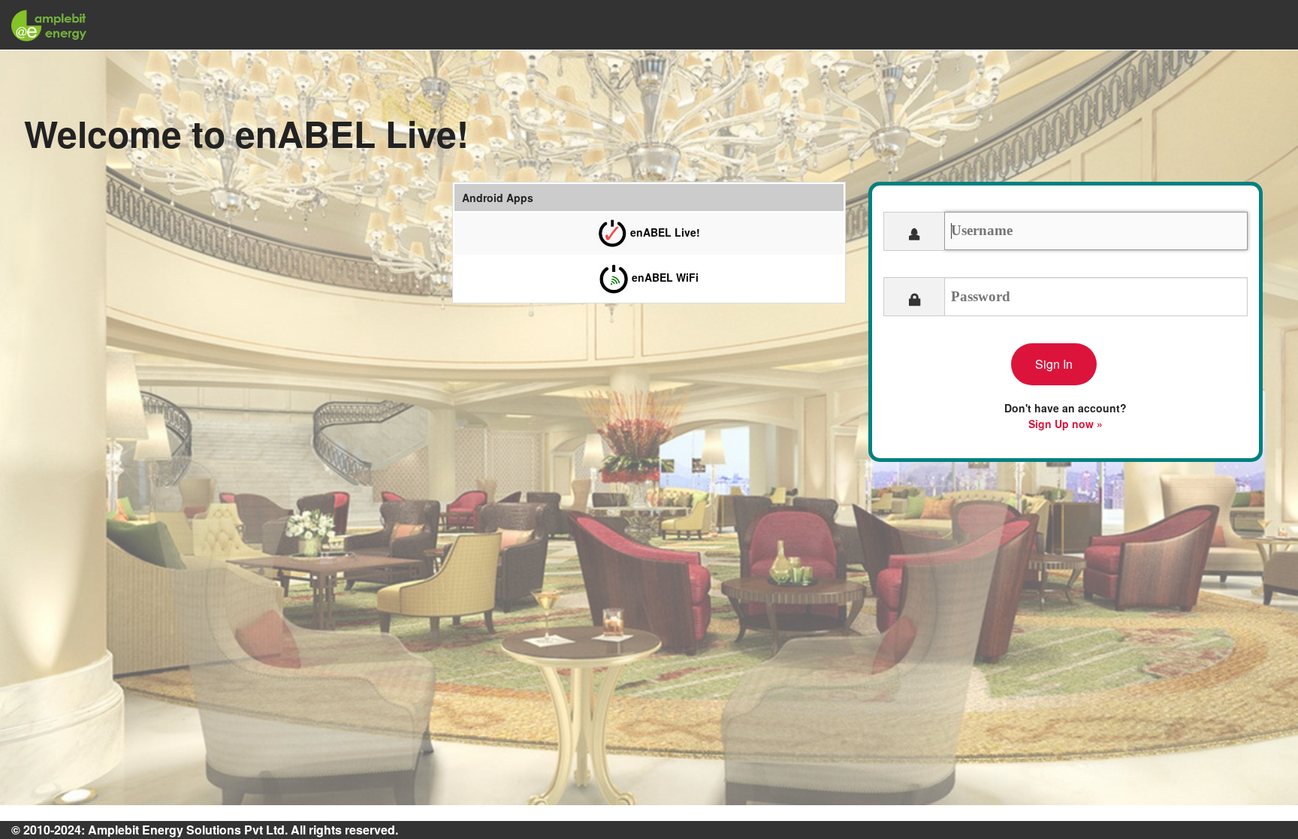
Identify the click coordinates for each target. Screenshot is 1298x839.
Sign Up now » (1065, 423)
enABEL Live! (663, 232)
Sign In (1054, 364)
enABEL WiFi (664, 277)
